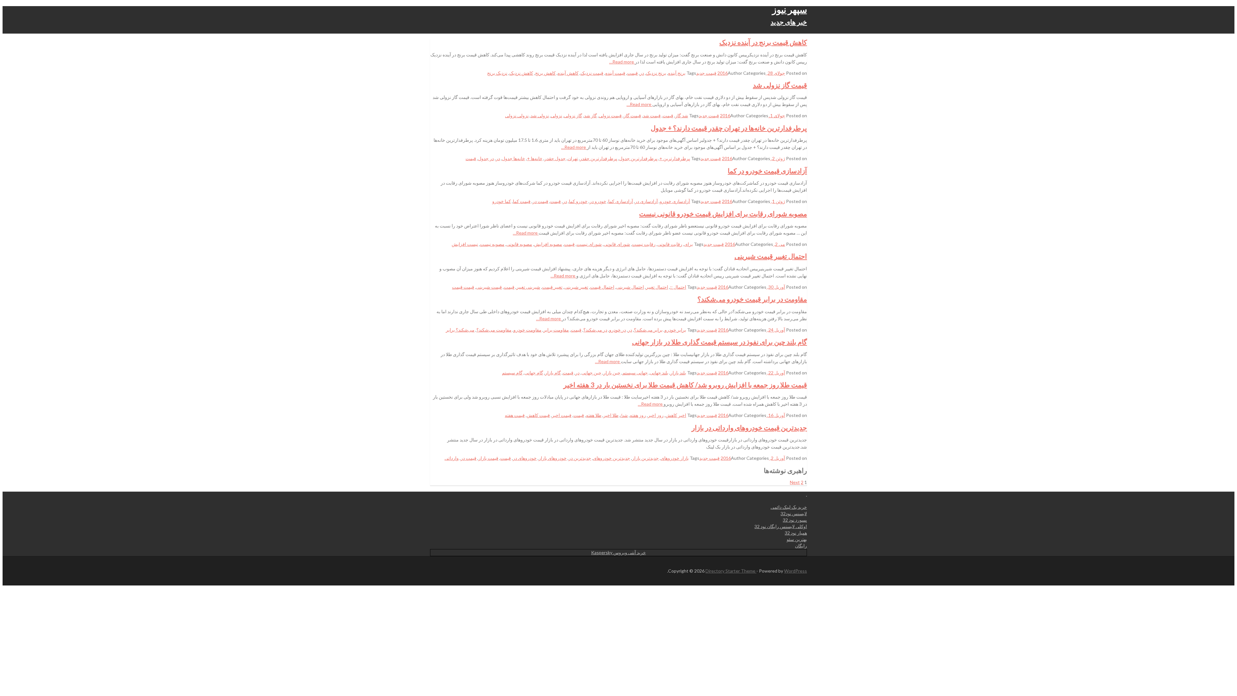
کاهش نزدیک (521, 73)
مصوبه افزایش (548, 244)
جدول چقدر (555, 158)
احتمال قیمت (602, 287)
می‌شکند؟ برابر (460, 330)
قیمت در (540, 201)
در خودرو (617, 330)
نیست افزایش (465, 244)
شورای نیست (589, 244)
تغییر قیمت (552, 287)
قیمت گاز (632, 115)
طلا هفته (593, 415)
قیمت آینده (615, 73)
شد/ (624, 415)
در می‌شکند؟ (595, 330)
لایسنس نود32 (794, 513)
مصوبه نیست (492, 244)
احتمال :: (678, 287)
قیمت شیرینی (489, 287)
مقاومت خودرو (527, 330)
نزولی (556, 115)
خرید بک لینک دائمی (789, 507)
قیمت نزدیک (591, 73)
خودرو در (598, 201)
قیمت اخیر (561, 415)
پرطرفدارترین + (674, 158)
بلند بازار (678, 372)
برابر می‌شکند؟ (648, 330)
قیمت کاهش (538, 415)
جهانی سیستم (635, 372)
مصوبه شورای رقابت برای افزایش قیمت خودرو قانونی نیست (723, 213)
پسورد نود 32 (795, 520)
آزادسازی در (646, 201)
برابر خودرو (675, 330)
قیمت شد (652, 115)
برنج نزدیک (656, 73)
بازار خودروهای (675, 458)
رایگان (801, 545)
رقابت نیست (644, 244)
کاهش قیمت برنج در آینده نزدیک (763, 42)
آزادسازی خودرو (675, 201)
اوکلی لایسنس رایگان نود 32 (780, 526)
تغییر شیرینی (576, 287)
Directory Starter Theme (730, 571)
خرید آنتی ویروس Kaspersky (618, 552)
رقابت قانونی (669, 244)
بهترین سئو (797, 539)
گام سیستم (512, 372)
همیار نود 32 (796, 533)
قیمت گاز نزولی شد (780, 85)
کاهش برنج (545, 73)
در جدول (486, 158)
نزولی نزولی (517, 115)
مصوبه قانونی (519, 244)
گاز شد (590, 115)
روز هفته (638, 415)
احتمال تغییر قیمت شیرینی (770, 256)
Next (795, 482)
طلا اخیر (610, 415)
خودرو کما (578, 201)
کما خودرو (501, 201)
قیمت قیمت (463, 287)
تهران (573, 158)
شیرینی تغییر (528, 287)
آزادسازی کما (620, 201)
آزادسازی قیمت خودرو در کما (767, 171)
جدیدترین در (580, 458)
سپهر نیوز (789, 9)
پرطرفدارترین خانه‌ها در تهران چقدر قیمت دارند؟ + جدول (729, 128)
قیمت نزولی (610, 115)
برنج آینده (677, 73)
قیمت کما (522, 201)
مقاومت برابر (556, 330)
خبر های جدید (789, 22)
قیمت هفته (515, 415)
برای (688, 244)
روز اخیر (656, 415)
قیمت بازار (488, 458)
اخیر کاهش (676, 415)
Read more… (622, 61)
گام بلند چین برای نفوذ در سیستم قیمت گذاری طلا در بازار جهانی (719, 342)
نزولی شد (540, 115)
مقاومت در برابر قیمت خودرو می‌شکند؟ (752, 299)
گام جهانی (533, 372)
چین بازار (611, 372)
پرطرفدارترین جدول (638, 158)
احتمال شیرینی (630, 287)
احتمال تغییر (657, 287)
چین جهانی (591, 372)
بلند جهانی (659, 372)
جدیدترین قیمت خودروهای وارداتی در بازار (749, 427)
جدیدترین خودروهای (611, 458)
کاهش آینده (568, 73)
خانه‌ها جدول (513, 158)
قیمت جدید (706, 73)
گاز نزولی (573, 115)
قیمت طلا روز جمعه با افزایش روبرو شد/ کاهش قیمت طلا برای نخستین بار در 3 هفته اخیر (685, 385)
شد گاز (681, 115)
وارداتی (452, 458)
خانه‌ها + (534, 158)
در (642, 73)
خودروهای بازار (553, 458)
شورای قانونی (617, 244)
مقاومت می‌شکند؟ (494, 330)
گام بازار (553, 372)
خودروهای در (525, 458)
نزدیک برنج (497, 73)
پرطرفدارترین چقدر (598, 158)
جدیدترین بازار (645, 458)
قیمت (632, 73)
